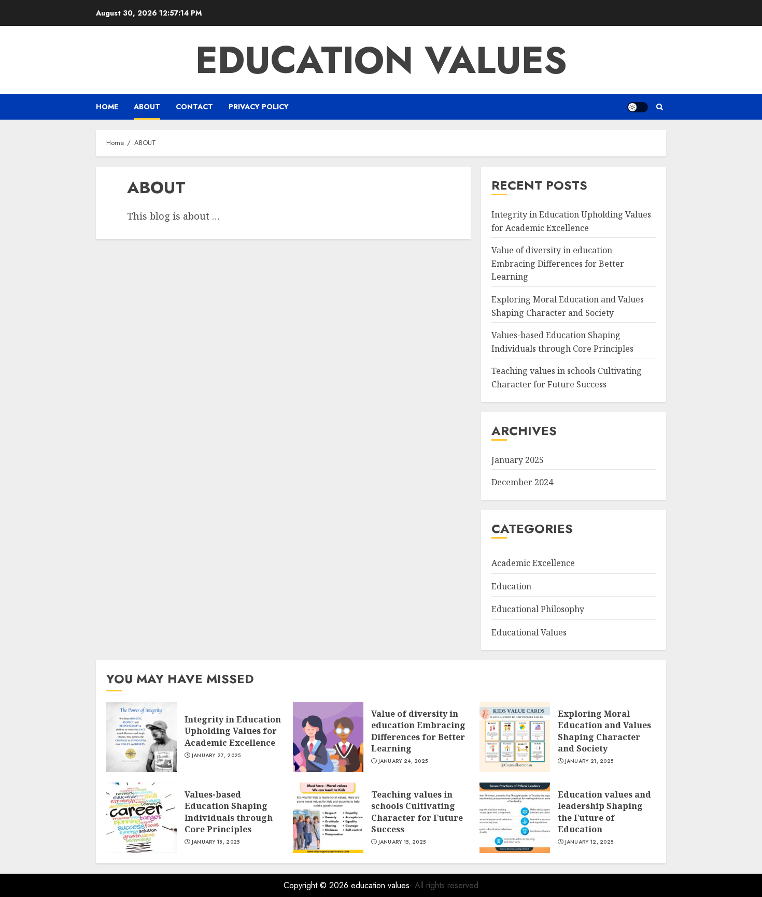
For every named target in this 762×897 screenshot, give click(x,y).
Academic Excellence (533, 563)
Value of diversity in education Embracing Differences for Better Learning (557, 263)
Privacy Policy (259, 107)
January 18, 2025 (216, 842)
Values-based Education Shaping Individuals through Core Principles (229, 812)
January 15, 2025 (402, 842)
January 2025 (517, 460)
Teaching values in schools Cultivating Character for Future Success (417, 812)
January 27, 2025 (216, 755)
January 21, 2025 (589, 761)
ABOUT (147, 107)
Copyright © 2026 (317, 885)
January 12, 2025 (589, 842)
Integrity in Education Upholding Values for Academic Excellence (233, 731)
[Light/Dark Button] (637, 107)
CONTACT (194, 107)
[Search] (659, 107)
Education (511, 586)
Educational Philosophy (537, 609)
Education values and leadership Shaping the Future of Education (604, 812)
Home (107, 107)
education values (381, 60)
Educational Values (529, 632)
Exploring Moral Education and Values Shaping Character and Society (604, 731)
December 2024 (522, 482)
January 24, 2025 (403, 761)
